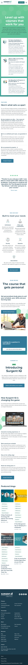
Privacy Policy (4, 661)
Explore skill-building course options (14, 385)
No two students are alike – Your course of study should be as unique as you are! (12, 120)
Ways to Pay (17, 633)
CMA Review (17, 508)
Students (4, 510)
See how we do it (14, 270)
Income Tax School (18, 603)
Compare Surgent (7, 160)
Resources (3, 637)
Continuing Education (5, 605)
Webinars (16, 639)
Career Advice (5, 547)
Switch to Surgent (18, 635)
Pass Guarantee (18, 605)
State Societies (17, 615)
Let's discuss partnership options (14, 349)
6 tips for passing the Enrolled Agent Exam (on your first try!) (20, 560)
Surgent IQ (3, 607)
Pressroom (17, 637)
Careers (16, 626)
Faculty (2, 616)
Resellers (3, 615)
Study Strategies (5, 512)
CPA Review (4, 504)
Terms (2, 656)
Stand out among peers (7, 465)
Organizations (17, 613)
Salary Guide (3, 639)
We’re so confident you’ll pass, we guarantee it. (14, 134)
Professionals (4, 508)
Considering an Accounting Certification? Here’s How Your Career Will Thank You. (6, 568)
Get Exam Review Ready (8, 311)
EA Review (17, 512)
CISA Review (17, 506)
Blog (2, 633)
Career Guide (3, 641)
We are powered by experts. (9, 147)
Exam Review (4, 506)
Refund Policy (4, 658)
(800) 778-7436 (4, 647)
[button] (2, 2)
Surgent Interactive (7, 477)
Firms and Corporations (5, 613)
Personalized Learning (5, 626)
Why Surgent (3, 624)
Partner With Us (18, 616)
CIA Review (17, 504)
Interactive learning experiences (10, 432)
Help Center (3, 635)
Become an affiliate (18, 618)
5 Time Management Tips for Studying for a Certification (20, 525)
